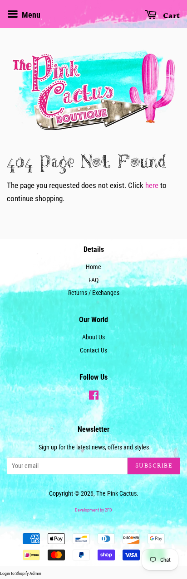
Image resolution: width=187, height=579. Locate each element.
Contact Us (93, 350)
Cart (170, 16)
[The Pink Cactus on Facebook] (94, 397)
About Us (93, 337)
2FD (108, 509)
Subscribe (154, 466)
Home (93, 267)
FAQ (93, 280)
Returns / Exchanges (93, 293)
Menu (30, 14)
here (151, 185)
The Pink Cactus (116, 493)
